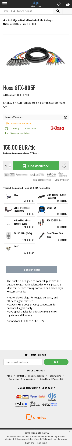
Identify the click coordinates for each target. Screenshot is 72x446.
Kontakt (20, 376)
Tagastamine (55, 376)
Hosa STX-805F (29, 24)
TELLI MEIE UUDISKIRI (36, 355)
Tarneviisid (14, 379)
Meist (9, 376)
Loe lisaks (42, 443)
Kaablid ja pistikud (16, 20)
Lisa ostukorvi (36, 165)
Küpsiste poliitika (36, 376)
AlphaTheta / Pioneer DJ (51, 379)
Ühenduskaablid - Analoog (39, 20)
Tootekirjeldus (31, 269)
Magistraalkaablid (11, 24)
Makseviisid (29, 379)
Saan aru (29, 443)
